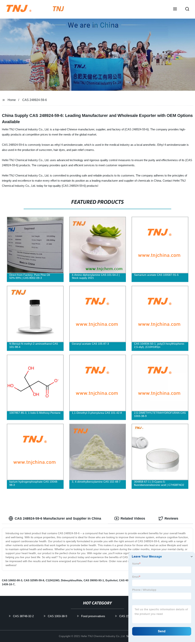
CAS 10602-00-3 (12, 580)
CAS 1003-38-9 (57, 616)
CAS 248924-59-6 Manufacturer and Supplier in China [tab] (58, 518)
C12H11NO (52, 580)
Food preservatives (93, 616)
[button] (175, 9)
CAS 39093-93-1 (94, 580)
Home (12, 100)
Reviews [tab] (171, 518)
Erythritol (111, 580)
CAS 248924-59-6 (34, 100)
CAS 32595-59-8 (34, 580)
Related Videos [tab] (133, 518)
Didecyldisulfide (71, 580)
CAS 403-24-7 (127, 580)
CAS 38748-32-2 (23, 616)
